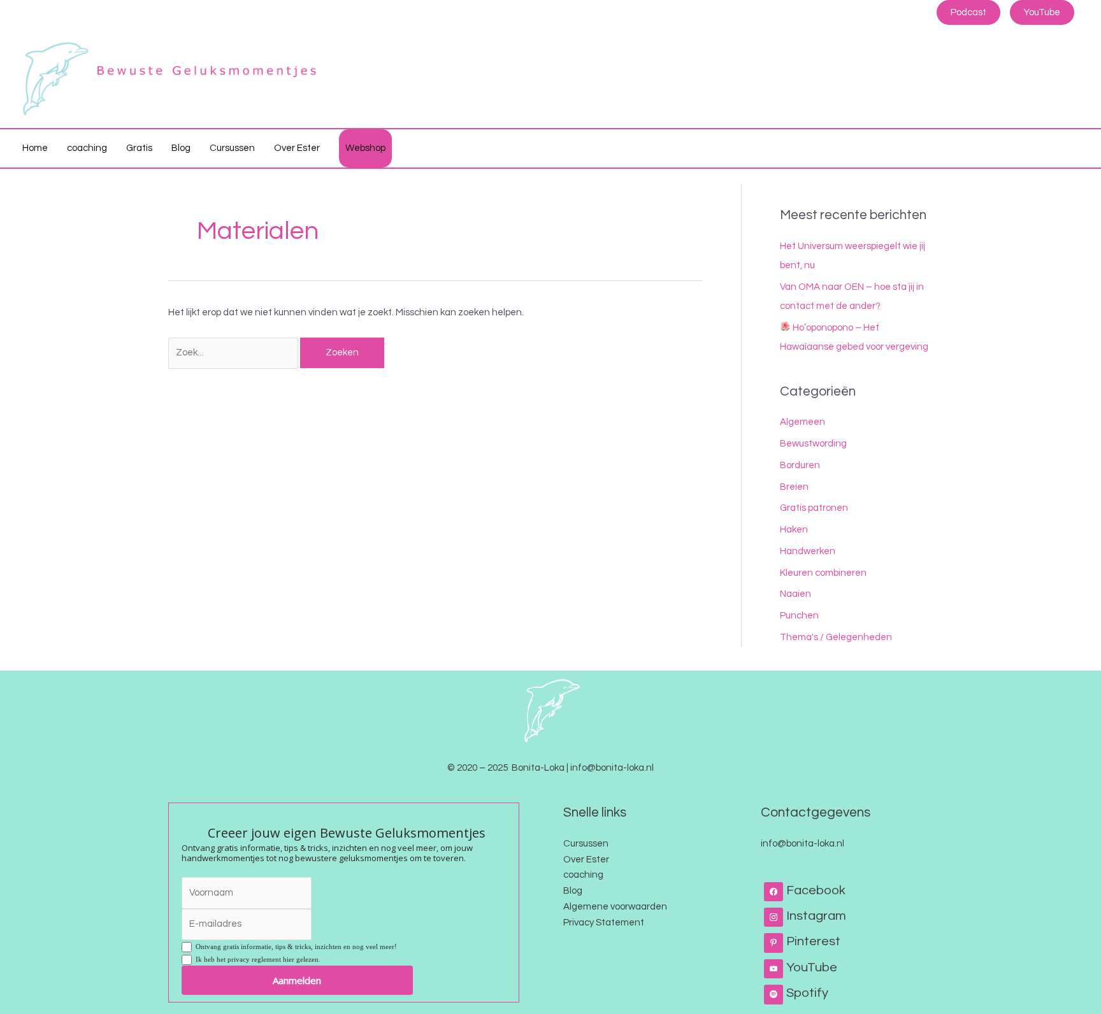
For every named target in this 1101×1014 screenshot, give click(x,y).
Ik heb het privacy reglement (256, 959)
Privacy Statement (603, 922)
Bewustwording (813, 443)
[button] (1072, 149)
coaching (583, 875)
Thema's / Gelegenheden (836, 637)
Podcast (968, 12)
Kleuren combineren (823, 573)
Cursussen (585, 843)
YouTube (1042, 12)
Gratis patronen (814, 508)
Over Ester (586, 859)
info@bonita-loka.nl (802, 843)
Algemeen (802, 422)
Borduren (800, 465)
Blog (572, 891)
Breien (794, 487)
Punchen (799, 615)
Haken (794, 529)
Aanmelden (297, 980)
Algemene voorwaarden (615, 906)
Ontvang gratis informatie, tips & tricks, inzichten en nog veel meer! (294, 946)
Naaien (795, 594)
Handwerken (807, 551)
